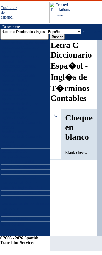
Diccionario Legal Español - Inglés (16, 87)
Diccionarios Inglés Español (24, 42)
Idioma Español (14, 151)
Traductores (10, 208)
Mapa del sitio (12, 224)
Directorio (9, 213)
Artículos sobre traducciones (24, 193)
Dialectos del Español (19, 172)
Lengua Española (15, 156)
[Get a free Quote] (59, 21)
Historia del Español (17, 161)
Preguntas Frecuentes (18, 198)
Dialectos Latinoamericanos (24, 167)
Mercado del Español (18, 177)
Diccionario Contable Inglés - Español (18, 68)
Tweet (96, 32)
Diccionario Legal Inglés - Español (16, 96)
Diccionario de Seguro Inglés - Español (19, 115)
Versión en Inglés (16, 229)
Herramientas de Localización (25, 203)
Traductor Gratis (14, 219)
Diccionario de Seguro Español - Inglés (19, 106)
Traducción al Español (19, 182)
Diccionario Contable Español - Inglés (18, 77)
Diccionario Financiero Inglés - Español (20, 49)
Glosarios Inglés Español (21, 187)
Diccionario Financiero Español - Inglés (20, 59)
